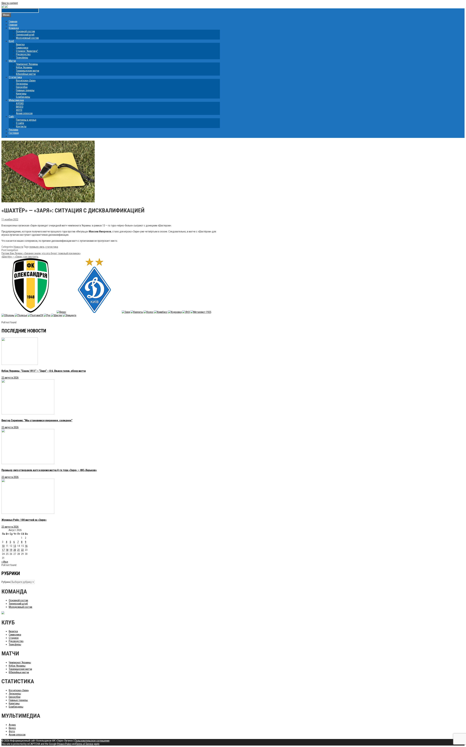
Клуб (11, 41)
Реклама (13, 129)
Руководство (23, 54)
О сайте (20, 123)
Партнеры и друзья (26, 119)
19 (11, 550)
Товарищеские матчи (27, 70)
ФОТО (19, 110)
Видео (12, 728)
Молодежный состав (27, 37)
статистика (51, 246)
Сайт (11, 116)
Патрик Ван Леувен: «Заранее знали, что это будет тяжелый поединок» (40, 253)
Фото (12, 731)
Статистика (15, 77)
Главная (13, 21)
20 (14, 550)
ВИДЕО (19, 106)
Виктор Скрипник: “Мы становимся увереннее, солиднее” (36, 420)
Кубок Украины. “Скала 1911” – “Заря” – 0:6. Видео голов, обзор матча (43, 370)
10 (3, 546)
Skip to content (9, 3)
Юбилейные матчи (26, 73)
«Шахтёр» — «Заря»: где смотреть (19, 256)
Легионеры (22, 83)
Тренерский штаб (25, 34)
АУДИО (20, 103)
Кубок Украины (24, 67)
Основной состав (25, 31)
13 (14, 546)
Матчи (12, 60)
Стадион (14, 638)
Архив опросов (24, 113)
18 (7, 550)
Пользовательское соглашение (92, 740)
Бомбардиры (23, 96)
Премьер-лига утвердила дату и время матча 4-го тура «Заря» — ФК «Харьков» (49, 470)
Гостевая (14, 133)
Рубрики (6, 582)
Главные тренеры (25, 90)
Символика (22, 47)
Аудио (12, 724)
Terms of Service (84, 744)
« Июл (4, 561)
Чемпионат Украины (27, 64)
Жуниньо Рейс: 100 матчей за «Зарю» (24, 519)
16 (26, 546)
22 (22, 550)
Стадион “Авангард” (27, 51)
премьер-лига (36, 246)
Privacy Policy (64, 744)
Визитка (20, 44)
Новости (18, 246)
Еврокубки (21, 87)
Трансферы (22, 57)
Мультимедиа (16, 100)
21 (18, 550)
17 (3, 550)
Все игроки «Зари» (26, 80)
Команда (14, 28)
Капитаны (21, 93)
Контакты (21, 126)
